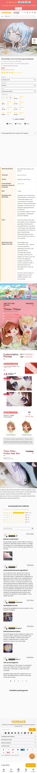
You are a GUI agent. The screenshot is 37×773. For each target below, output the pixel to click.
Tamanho (3, 83)
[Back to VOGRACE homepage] (18, 722)
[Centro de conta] (32, 12)
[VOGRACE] (6, 12)
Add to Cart (31, 765)
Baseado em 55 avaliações (21, 509)
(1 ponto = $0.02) (25, 63)
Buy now (18, 8)
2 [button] (14, 681)
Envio (2, 69)
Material (3, 77)
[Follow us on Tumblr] (25, 733)
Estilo (2, 88)
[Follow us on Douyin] (22, 733)
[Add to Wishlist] (13, 705)
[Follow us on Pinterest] (18, 733)
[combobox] (19, 16)
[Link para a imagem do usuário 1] (7, 617)
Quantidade (4, 94)
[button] (7, 73)
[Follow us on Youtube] (12, 733)
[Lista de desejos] (30, 12)
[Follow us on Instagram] (5, 733)
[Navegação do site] (2, 16)
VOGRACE (7, 755)
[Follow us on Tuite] (15, 733)
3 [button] (18, 681)
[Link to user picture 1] (7, 556)
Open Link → (21, 184)
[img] (13, 534)
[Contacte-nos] (25, 12)
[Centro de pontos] (35, 12)
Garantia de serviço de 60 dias (10, 65)
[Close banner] (35, 5)
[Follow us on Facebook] (9, 733)
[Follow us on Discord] (31, 733)
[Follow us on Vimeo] (28, 733)
